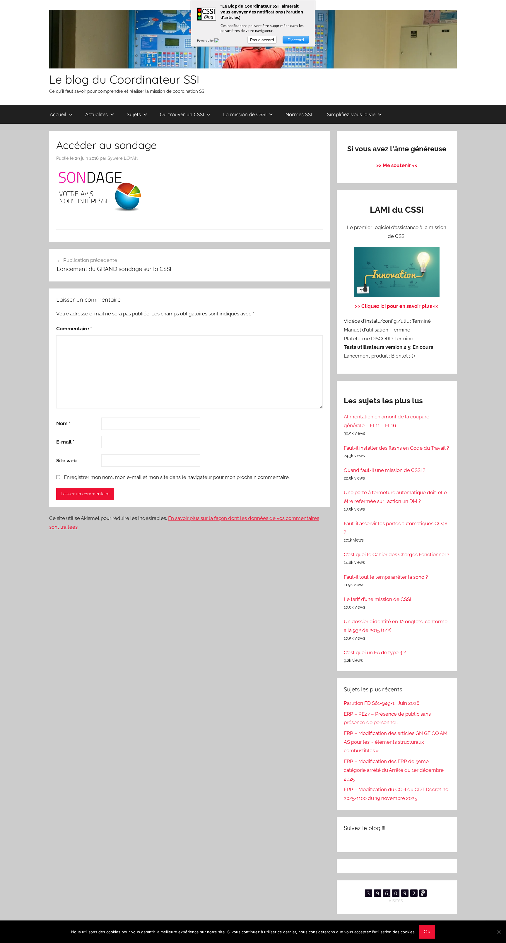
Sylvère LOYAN (123, 158)
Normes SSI (299, 114)
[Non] (499, 932)
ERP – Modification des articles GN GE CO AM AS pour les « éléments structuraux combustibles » (395, 742)
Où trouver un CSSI (182, 114)
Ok (427, 932)
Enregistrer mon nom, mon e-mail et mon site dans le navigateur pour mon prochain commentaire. (177, 477)
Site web (66, 460)
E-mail (65, 442)
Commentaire (74, 328)
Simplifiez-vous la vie (351, 114)
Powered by (205, 40)
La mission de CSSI (244, 114)
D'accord (296, 39)
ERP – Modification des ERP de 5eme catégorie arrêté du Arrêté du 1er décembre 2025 (394, 770)
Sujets (134, 114)
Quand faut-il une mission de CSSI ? (384, 470)
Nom (63, 423)
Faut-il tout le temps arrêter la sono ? (386, 577)
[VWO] (220, 40)
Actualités (96, 114)
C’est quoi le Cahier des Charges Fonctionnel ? (396, 554)
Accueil (58, 114)
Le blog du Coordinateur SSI (124, 79)
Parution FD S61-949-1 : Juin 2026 (381, 703)
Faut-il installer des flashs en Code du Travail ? (396, 448)
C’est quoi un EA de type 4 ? (375, 652)
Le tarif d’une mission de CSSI (377, 599)
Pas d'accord (262, 39)
